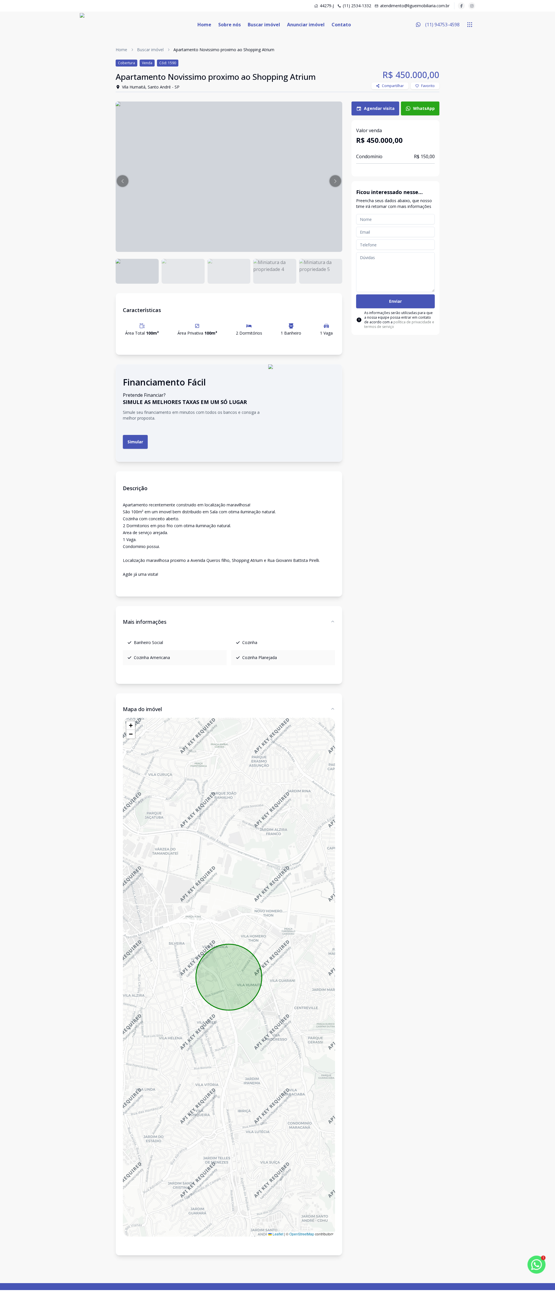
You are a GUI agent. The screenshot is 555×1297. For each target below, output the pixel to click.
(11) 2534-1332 (357, 5)
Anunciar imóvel (306, 24)
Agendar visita (379, 108)
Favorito (428, 85)
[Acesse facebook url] (461, 5)
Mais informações (144, 621)
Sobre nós (229, 24)
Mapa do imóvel (142, 709)
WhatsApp (424, 108)
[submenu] (469, 24)
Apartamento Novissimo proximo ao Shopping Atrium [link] (223, 49)
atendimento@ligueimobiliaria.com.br (414, 5)
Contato (341, 24)
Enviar (395, 301)
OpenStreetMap (301, 1233)
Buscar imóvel (264, 24)
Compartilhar (393, 85)
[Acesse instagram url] (471, 5)
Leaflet (277, 1233)
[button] (122, 181)
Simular (135, 441)
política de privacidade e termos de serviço (399, 324)
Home (204, 24)
